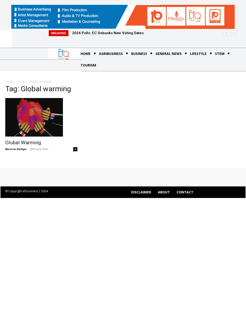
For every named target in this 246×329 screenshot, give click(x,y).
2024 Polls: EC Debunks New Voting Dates (108, 33)
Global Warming (23, 142)
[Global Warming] (41, 117)
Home (9, 81)
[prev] (226, 33)
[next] (234, 33)
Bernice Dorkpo (15, 149)
